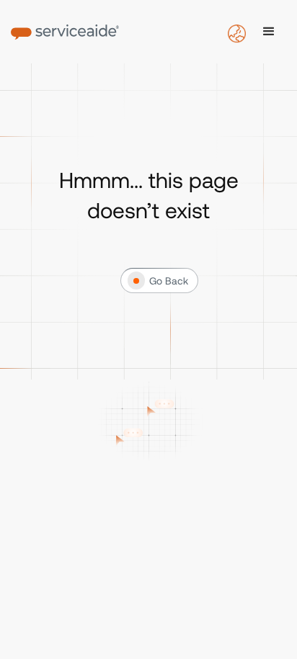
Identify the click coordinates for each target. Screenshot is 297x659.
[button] (269, 31)
